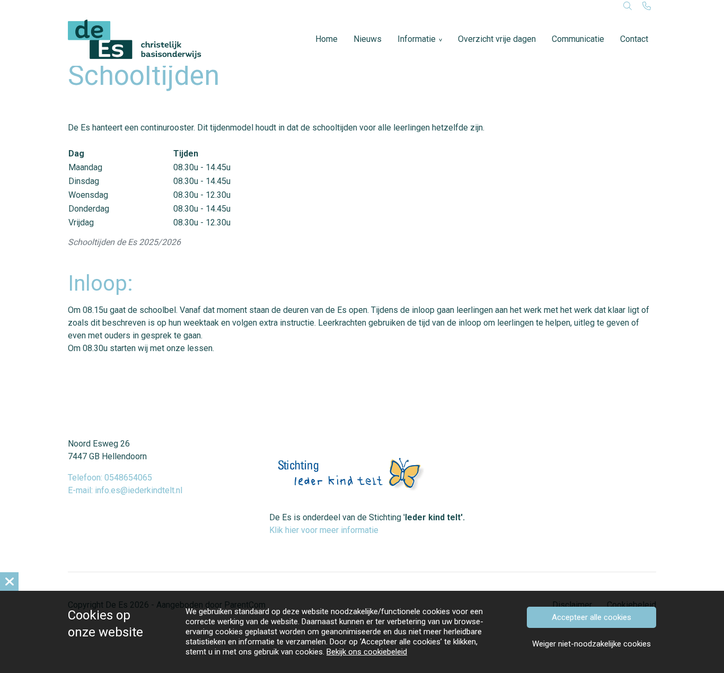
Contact (634, 39)
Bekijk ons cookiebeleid (366, 652)
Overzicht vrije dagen (497, 39)
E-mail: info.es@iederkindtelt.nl (125, 490)
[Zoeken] (627, 6)
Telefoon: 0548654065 (110, 478)
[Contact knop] (646, 6)
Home (326, 39)
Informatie (417, 39)
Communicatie (578, 39)
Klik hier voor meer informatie (323, 530)
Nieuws (368, 39)
